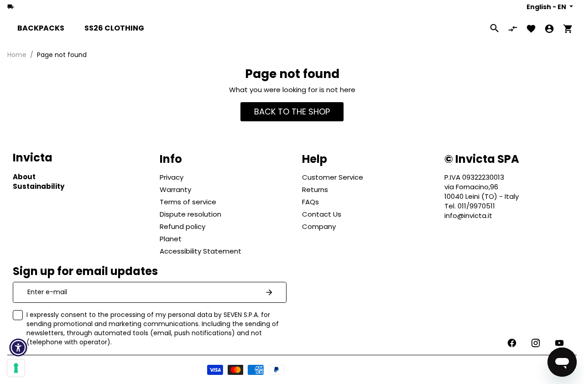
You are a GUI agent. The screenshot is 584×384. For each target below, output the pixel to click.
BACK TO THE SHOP (292, 111)
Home (16, 54)
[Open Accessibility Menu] (18, 347)
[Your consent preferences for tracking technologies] (16, 368)
